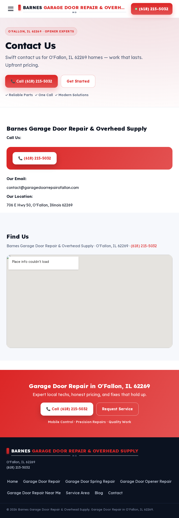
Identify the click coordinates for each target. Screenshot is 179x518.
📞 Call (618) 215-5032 (31, 81)
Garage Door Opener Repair (146, 481)
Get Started (78, 81)
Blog (99, 492)
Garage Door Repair (41, 481)
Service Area (78, 492)
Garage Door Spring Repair (90, 481)
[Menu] (11, 8)
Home (12, 481)
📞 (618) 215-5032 (34, 158)
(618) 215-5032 (144, 245)
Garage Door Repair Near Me (34, 492)
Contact (115, 492)
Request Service (117, 409)
